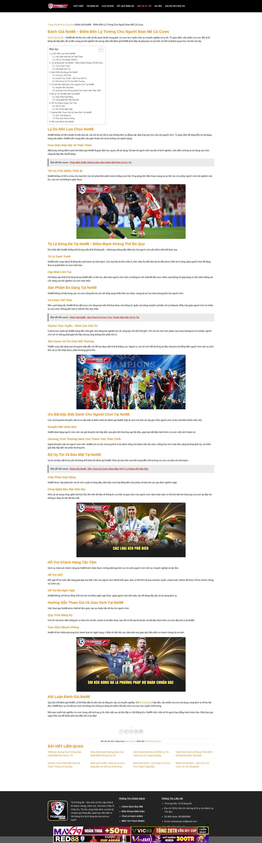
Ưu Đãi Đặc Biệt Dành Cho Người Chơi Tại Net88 (72, 84)
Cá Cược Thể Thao (63, 75)
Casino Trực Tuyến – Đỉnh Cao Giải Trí (71, 78)
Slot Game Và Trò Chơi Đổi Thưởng (70, 81)
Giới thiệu (78, 6)
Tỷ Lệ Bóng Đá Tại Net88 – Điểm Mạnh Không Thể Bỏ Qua (77, 63)
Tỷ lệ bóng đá (77, 802)
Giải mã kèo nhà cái (175, 6)
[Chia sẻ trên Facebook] (121, 731)
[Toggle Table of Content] (99, 49)
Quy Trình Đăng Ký (63, 115)
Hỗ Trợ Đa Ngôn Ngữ (64, 109)
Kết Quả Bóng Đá (125, 6)
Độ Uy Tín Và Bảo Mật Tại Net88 (65, 94)
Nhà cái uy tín (144, 6)
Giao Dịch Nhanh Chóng (65, 118)
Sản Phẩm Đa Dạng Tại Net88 (64, 72)
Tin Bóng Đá (93, 6)
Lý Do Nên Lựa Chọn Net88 (63, 53)
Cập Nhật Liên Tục (63, 69)
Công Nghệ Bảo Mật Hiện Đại (67, 100)
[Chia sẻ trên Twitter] (126, 731)
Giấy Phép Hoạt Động (64, 97)
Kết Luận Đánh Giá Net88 (62, 122)
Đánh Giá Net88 (55, 37)
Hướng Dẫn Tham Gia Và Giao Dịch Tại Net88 (71, 112)
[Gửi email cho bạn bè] (131, 731)
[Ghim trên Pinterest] (136, 731)
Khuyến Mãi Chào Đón (64, 88)
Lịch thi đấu (108, 6)
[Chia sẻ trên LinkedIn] (141, 731)
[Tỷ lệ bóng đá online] (58, 6)
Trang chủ (52, 24)
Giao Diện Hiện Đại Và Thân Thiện (69, 57)
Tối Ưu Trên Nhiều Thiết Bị (66, 60)
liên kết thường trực (153, 741)
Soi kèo (158, 6)
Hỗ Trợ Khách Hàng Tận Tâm (64, 103)
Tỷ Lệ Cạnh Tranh (63, 66)
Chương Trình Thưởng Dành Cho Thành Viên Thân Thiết (78, 91)
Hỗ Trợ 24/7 (60, 106)
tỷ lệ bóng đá (146, 702)
